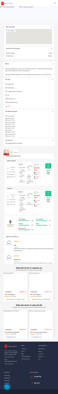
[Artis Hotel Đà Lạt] (41, 280)
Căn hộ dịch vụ (41, 348)
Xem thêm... (48, 74)
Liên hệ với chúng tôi (9, 363)
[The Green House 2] (16, 280)
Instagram (7, 378)
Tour (39, 359)
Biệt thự (40, 351)
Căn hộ (22, 351)
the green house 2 (10, 294)
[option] (9, 14)
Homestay (40, 353)
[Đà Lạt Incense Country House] (16, 318)
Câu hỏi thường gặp (25, 356)
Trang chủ (23, 348)
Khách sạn (40, 356)
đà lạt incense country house (13, 332)
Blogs (22, 353)
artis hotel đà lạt (35, 294)
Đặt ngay (48, 165)
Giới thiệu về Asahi (25, 359)
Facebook (7, 375)
